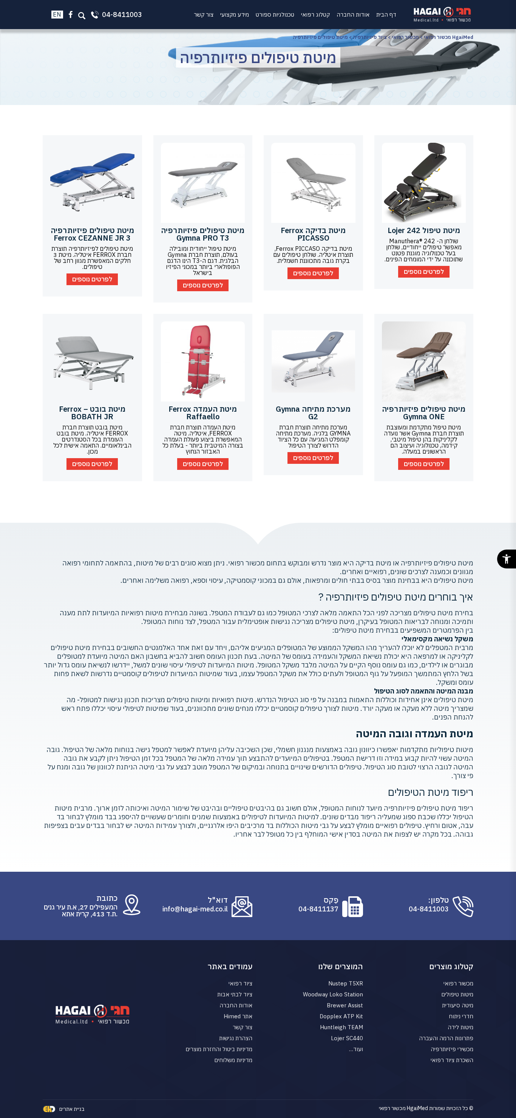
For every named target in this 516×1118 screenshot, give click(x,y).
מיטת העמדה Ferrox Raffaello (202, 413)
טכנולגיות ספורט (275, 14)
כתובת (106, 898)
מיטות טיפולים (457, 994)
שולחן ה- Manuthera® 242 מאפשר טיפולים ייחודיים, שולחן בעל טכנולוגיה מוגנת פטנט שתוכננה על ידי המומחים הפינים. (424, 250)
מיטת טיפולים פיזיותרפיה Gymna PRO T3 (202, 234)
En (57, 14)
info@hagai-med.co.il (195, 909)
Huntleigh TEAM (341, 1027)
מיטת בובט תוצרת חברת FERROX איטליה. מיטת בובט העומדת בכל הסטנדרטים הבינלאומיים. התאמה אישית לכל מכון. (92, 439)
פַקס (331, 900)
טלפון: (438, 900)
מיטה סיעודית (457, 1005)
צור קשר (203, 14)
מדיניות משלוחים (233, 1060)
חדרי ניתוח (461, 1016)
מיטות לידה (460, 1027)
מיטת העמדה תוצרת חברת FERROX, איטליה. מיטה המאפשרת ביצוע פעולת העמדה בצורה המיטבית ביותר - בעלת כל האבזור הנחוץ (202, 439)
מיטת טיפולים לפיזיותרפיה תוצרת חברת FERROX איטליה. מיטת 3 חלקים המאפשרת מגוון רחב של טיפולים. (92, 257)
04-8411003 (429, 909)
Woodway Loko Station (333, 994)
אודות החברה (353, 14)
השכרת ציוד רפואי (452, 1060)
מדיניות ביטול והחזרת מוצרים (218, 1049)
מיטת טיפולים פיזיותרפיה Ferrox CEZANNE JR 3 (92, 234)
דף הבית (386, 14)
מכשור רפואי (458, 983)
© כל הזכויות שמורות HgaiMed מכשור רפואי (426, 1108)
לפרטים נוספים (424, 271)
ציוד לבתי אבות (234, 994)
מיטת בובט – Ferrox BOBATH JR (92, 413)
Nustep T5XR (345, 983)
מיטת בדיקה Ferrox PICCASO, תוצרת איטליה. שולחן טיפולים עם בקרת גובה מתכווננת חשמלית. (313, 254)
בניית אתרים (72, 1109)
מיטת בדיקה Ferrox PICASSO (313, 234)
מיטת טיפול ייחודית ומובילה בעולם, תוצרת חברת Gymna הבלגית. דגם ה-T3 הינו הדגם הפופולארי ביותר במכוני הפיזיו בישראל (203, 260)
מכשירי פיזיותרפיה (452, 1049)
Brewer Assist (345, 1005)
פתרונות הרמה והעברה (446, 1038)
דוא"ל (218, 900)
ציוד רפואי (240, 983)
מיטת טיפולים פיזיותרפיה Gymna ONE (423, 413)
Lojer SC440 (347, 1038)
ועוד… (356, 1049)
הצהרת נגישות (235, 1038)
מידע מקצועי (234, 14)
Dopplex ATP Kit (341, 1016)
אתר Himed (238, 1016)
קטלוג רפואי (315, 14)
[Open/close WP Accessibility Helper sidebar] (506, 559)
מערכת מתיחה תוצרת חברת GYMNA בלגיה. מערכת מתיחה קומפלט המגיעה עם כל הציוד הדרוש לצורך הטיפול (313, 436)
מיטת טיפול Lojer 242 (424, 230)
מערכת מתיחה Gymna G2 (313, 413)
